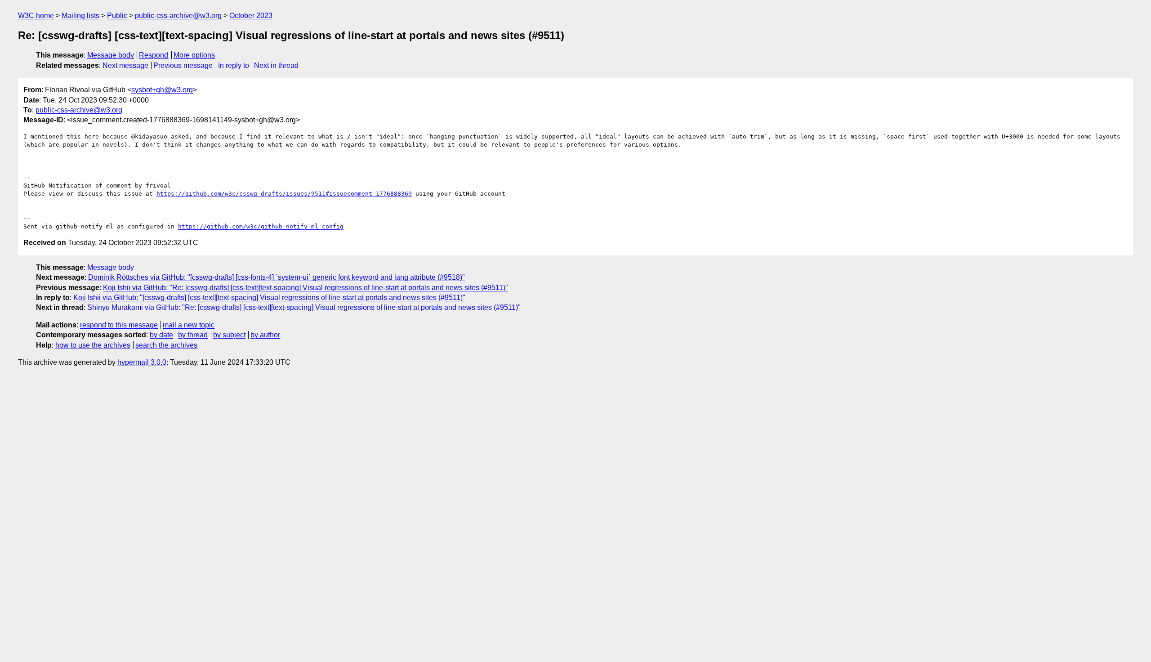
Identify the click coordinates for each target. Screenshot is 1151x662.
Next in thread (276, 65)
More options (194, 55)
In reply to (233, 65)
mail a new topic (188, 325)
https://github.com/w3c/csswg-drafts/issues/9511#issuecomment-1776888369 (284, 193)
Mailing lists (80, 15)
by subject (229, 335)
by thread (193, 335)
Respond (153, 55)
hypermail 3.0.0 (141, 362)
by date (161, 335)
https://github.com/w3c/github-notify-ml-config (261, 226)
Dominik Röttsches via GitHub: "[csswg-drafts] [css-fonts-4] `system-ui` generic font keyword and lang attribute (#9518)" (276, 277)
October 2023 (250, 15)
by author (265, 335)
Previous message (183, 65)
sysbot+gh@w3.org (162, 90)
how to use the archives (92, 345)
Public (117, 15)
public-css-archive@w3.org (178, 15)
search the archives (166, 345)
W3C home (36, 15)
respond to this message (119, 325)
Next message (125, 65)
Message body (110, 55)
